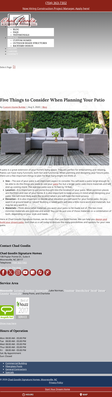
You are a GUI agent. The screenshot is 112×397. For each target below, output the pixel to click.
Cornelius (19, 290)
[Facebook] (3, 272)
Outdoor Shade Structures (30, 43)
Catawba (4, 293)
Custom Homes (22, 40)
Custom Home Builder (14, 107)
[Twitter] (10, 272)
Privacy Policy (56, 382)
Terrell (93, 290)
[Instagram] (18, 272)
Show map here (8, 323)
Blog (16, 29)
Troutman (69, 290)
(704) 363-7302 (56, 3)
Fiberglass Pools (13, 366)
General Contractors (16, 369)
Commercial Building (16, 363)
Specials (9, 372)
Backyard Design (23, 45)
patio (55, 183)
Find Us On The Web (10, 267)
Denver (101, 290)
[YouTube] (25, 272)
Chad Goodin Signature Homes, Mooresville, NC (32, 379)
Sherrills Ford (82, 290)
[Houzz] (40, 272)
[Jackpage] (47, 272)
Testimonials (21, 34)
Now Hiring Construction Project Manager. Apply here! (56, 8)
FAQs (15, 32)
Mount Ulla (16, 293)
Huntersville (42, 290)
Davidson (30, 290)
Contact (13, 54)
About (11, 26)
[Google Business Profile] (33, 272)
